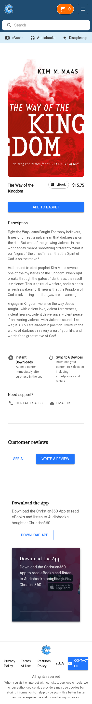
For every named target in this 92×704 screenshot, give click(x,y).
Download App (34, 535)
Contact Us (78, 663)
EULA (60, 664)
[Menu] (83, 9)
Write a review (55, 459)
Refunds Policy (44, 663)
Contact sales (29, 403)
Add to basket (46, 207)
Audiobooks (42, 37)
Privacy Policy (9, 663)
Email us (63, 403)
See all (20, 459)
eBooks (14, 37)
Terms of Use (26, 663)
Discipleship (74, 37)
